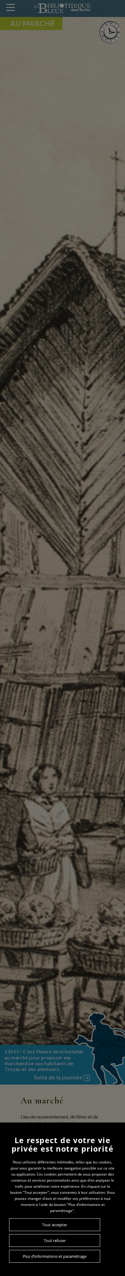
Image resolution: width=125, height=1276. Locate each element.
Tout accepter (54, 1224)
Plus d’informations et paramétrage (54, 1256)
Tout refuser (55, 1240)
